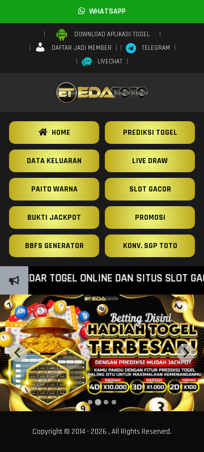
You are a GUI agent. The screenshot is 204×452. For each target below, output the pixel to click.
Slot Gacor (150, 189)
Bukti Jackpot (54, 217)
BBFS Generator (54, 246)
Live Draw (150, 161)
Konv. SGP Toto (150, 246)
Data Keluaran (54, 161)
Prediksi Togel (150, 132)
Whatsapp (105, 11)
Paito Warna (54, 189)
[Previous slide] (18, 353)
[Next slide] (186, 353)
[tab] (90, 402)
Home (59, 132)
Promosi (150, 217)
